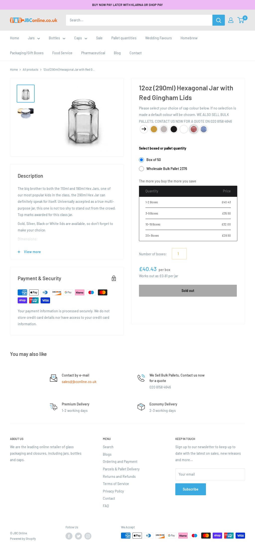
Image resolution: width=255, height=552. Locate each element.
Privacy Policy (113, 491)
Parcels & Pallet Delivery (121, 469)
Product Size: (149, 140)
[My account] (230, 20)
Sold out (188, 290)
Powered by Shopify (23, 538)
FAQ (106, 506)
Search (108, 447)
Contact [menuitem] (135, 53)
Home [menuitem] (14, 38)
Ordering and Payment (120, 461)
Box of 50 (153, 160)
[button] (240, 20)
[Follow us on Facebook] (68, 536)
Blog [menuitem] (117, 53)
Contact (109, 498)
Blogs (107, 454)
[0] (241, 20)
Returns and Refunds (119, 476)
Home (14, 69)
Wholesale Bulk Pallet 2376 (166, 168)
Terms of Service (116, 484)
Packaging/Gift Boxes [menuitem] (27, 53)
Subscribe (190, 489)
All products (30, 69)
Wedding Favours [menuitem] (158, 38)
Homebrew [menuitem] (189, 38)
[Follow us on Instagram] (87, 536)
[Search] (218, 20)
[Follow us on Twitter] (78, 536)
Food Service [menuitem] (62, 53)
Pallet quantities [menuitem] (123, 38)
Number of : (153, 254)
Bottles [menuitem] (54, 38)
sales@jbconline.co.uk (79, 382)
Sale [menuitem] (99, 38)
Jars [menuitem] (31, 38)
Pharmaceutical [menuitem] (93, 53)
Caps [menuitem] (78, 38)
